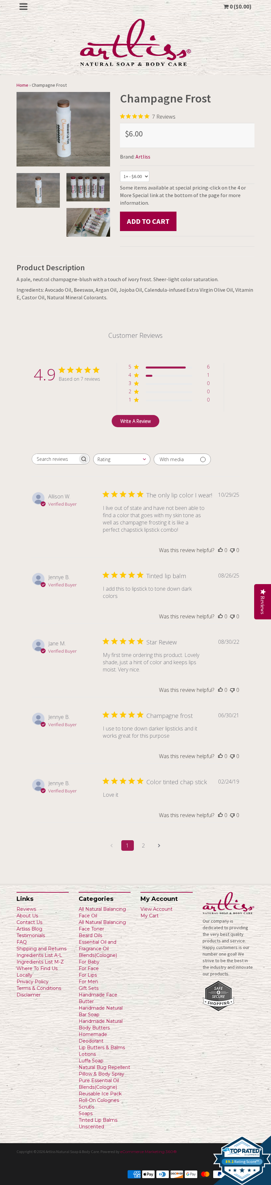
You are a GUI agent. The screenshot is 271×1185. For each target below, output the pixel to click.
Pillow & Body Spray (101, 1074)
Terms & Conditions (39, 988)
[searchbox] (55, 459)
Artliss (143, 156)
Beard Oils (90, 935)
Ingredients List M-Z (40, 962)
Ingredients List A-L (39, 955)
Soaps (86, 1113)
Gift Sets (88, 988)
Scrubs (86, 1107)
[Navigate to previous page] (111, 845)
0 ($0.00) (240, 6)
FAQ (22, 942)
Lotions (87, 1054)
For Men (88, 982)
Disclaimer (29, 995)
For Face (89, 968)
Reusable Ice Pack (100, 1094)
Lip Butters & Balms (102, 1048)
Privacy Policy (33, 982)
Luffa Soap (91, 1061)
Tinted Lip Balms (98, 1120)
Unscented (91, 1127)
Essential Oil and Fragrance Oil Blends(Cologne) (98, 948)
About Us (27, 916)
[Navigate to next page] (159, 845)
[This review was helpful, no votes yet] (220, 550)
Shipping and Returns (41, 949)
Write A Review (135, 421)
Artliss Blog (29, 929)
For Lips (88, 975)
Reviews (26, 909)
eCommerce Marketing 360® (148, 1151)
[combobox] (121, 459)
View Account (156, 909)
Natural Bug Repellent (104, 1067)
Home (22, 85)
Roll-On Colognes (99, 1100)
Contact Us (29, 922)
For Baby (89, 962)
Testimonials (31, 935)
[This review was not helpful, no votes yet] (232, 550)
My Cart (149, 916)
